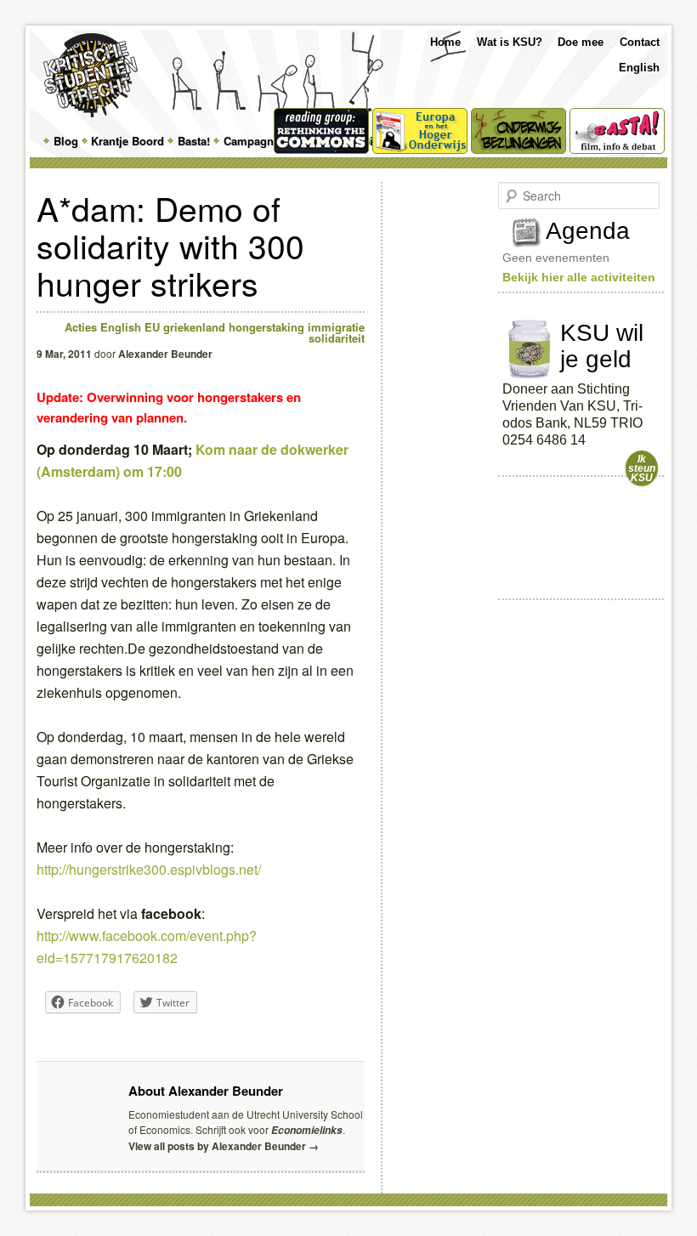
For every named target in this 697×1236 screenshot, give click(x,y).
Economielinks (307, 1130)
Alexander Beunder (165, 353)
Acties (81, 327)
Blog (66, 141)
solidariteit (337, 338)
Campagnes (255, 141)
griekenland (194, 327)
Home (445, 42)
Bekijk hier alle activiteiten (578, 277)
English (639, 67)
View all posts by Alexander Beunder (223, 1146)
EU (152, 327)
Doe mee (581, 42)
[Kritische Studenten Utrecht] (90, 75)
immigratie (336, 327)
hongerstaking (266, 327)
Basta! (194, 141)
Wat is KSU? (509, 42)
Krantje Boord (127, 141)
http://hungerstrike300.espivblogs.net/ (149, 869)
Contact (640, 42)
